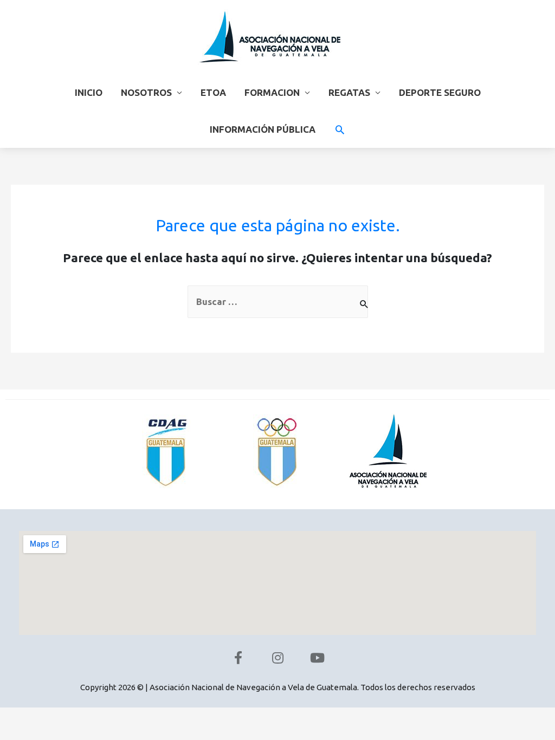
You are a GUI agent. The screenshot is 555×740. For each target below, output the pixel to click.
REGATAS (349, 92)
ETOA (213, 92)
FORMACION (272, 92)
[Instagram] (277, 657)
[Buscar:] (278, 301)
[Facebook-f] (237, 657)
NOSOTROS (146, 92)
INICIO (88, 92)
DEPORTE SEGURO (440, 92)
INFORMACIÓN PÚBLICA (262, 129)
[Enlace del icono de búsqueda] (340, 129)
